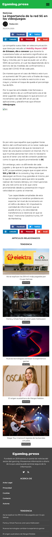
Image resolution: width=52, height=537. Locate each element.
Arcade (26, 365)
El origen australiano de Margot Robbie (19, 534)
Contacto (7, 498)
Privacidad (7, 488)
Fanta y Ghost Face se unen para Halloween (21, 523)
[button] (48, 4)
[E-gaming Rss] (28, 472)
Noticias (26, 283)
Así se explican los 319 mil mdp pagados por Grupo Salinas (24, 516)
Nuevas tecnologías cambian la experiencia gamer (24, 528)
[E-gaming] (15, 4)
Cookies (6, 493)
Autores (6, 504)
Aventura (26, 444)
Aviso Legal (7, 483)
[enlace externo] (24, 472)
